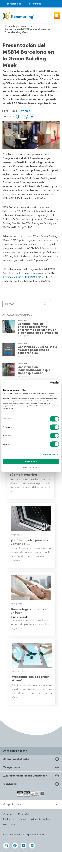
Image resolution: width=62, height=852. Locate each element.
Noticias (25, 26)
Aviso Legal (9, 824)
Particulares (34, 3)
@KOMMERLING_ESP (28, 277)
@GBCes (7, 277)
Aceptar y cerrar (31, 461)
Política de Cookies (40, 819)
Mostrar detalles (49, 454)
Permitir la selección (31, 467)
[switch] (54, 427)
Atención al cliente (16, 759)
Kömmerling (11, 26)
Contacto (8, 814)
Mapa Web (23, 814)
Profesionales (13, 3)
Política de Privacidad (14, 819)
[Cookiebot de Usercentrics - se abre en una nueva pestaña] (45, 382)
